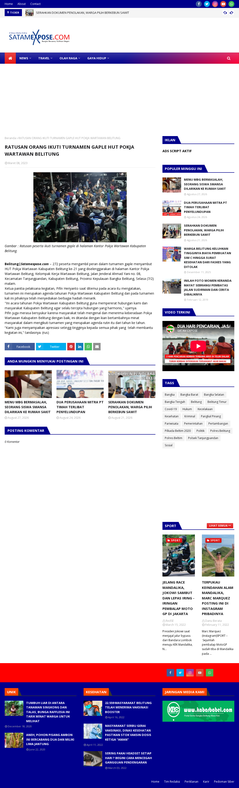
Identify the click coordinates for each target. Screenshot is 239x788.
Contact (35, 4)
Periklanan (191, 782)
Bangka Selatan (214, 395)
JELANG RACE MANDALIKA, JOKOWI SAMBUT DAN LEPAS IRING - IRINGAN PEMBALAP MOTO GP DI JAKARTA (178, 598)
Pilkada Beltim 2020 (178, 431)
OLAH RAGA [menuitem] (68, 58)
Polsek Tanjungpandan (203, 438)
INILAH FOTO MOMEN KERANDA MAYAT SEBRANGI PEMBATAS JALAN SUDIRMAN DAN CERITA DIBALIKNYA (208, 287)
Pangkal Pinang (211, 416)
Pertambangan (218, 424)
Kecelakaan (205, 409)
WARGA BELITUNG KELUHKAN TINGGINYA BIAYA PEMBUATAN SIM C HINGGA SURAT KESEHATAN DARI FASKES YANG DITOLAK (207, 257)
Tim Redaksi (172, 782)
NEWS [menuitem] (23, 58)
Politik (200, 431)
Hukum (187, 409)
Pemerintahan (193, 424)
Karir (206, 782)
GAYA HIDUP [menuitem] (96, 58)
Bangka (170, 395)
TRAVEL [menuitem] (43, 58)
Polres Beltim (173, 438)
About (22, 4)
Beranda (10, 138)
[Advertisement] (119, 96)
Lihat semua (218, 525)
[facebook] (199, 4)
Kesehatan (172, 416)
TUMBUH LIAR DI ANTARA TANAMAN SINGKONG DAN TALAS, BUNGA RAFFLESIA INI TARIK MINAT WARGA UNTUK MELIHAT (48, 712)
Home (9, 4)
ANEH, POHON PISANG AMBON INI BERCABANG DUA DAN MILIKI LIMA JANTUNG (50, 739)
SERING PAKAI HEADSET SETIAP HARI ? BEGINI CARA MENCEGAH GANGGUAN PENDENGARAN (128, 757)
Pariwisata (171, 424)
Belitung (196, 402)
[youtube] (223, 4)
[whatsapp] (231, 4)
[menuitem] (10, 58)
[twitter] (207, 4)
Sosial (168, 445)
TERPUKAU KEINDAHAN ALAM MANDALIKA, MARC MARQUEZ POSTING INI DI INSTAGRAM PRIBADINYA (217, 598)
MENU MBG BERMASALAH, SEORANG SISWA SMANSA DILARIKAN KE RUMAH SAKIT (28, 407)
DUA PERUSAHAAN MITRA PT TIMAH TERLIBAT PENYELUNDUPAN (80, 407)
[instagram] (215, 4)
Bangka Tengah (175, 402)
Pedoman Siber (224, 782)
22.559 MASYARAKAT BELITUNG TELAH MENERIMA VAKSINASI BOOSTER (128, 707)
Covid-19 (171, 409)
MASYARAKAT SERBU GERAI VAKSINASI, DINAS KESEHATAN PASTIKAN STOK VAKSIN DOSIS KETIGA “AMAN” (128, 733)
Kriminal (189, 416)
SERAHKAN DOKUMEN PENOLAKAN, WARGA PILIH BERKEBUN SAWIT (82, 13)
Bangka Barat (189, 395)
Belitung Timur (217, 402)
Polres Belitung (220, 431)
